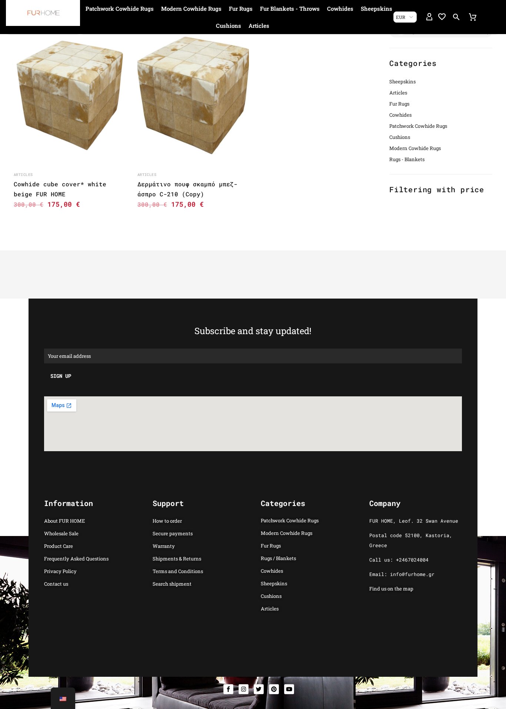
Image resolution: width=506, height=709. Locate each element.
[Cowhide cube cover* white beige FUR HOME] (70, 96)
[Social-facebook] (228, 689)
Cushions (228, 25)
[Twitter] (259, 689)
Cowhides (340, 8)
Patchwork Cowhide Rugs (120, 8)
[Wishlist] (441, 17)
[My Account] (429, 17)
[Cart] (472, 17)
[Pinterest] (274, 689)
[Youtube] (289, 689)
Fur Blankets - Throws (290, 8)
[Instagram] (244, 689)
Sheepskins (376, 8)
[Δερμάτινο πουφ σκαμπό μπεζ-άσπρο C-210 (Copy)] (193, 96)
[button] (456, 17)
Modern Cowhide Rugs (191, 8)
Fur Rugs (241, 8)
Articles (259, 25)
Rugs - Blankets (407, 159)
